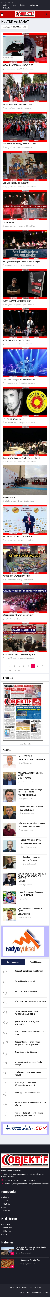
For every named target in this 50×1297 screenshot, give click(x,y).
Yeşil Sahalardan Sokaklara (31, 892)
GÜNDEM (6, 1197)
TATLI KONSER (8, 222)
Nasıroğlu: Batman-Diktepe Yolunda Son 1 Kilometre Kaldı (31, 1248)
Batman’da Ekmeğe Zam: (31, 1260)
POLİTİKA (6, 1204)
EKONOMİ (6, 1210)
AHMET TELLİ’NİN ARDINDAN (31, 807)
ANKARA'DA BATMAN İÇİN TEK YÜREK (30, 774)
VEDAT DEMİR (24, 914)
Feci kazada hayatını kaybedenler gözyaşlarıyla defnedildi (29, 1114)
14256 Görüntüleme (28, 383)
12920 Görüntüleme (28, 422)
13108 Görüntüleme (26, 619)
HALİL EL (21, 881)
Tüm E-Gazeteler (25, 744)
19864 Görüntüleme (28, 187)
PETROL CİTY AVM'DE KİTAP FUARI (17, 576)
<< (5, 666)
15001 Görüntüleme (26, 540)
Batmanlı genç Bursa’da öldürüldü (29, 971)
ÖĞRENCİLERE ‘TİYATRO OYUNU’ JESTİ (18, 615)
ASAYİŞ (5, 1207)
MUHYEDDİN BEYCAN (27, 795)
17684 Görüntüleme (26, 108)
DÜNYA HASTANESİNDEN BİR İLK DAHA (30, 1001)
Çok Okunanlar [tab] (13, 962)
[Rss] (1, 2)
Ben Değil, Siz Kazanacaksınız (27, 1092)
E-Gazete (6, 8)
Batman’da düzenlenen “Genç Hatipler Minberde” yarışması (27, 1043)
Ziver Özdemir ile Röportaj (26, 1052)
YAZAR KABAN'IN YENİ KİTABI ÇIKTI (17, 301)
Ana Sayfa (6, 27)
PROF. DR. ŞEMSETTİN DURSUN (32, 759)
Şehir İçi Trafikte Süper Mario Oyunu (30, 910)
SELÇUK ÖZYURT (30, 860)
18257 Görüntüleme (27, 658)
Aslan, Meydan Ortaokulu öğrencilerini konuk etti (25, 1083)
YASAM (5, 1200)
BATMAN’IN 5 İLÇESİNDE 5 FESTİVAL (17, 104)
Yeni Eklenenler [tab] (36, 962)
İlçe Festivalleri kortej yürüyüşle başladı (19, 144)
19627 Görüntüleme (25, 579)
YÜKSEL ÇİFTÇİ (24, 778)
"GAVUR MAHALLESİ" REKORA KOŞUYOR (19, 655)
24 (10, 670)
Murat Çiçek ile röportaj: (25, 981)
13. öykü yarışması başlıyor (14, 419)
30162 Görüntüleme (27, 501)
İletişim (22, 5)
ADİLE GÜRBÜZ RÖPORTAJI (26, 991)
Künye (28, 1292)
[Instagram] (5, 2)
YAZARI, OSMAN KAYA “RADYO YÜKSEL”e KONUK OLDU (27, 1012)
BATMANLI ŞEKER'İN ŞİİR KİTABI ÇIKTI (18, 65)
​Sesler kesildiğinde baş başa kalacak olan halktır (30, 791)
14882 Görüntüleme (25, 69)
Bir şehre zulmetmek (31, 857)
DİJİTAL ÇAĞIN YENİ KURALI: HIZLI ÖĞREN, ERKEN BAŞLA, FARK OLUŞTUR (32, 876)
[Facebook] (12, 2)
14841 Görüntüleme (28, 344)
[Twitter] (9, 2)
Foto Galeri (7, 1224)
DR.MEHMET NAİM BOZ (31, 844)
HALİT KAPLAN (26, 895)
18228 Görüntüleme (28, 461)
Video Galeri (7, 1228)
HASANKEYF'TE (9, 497)
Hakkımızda (34, 5)
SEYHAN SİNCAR (27, 810)
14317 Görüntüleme (26, 147)
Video (14, 5)
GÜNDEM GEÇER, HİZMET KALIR (32, 823)
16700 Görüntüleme (28, 265)
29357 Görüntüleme (28, 226)
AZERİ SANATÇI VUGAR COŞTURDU (17, 340)
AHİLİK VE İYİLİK (25, 756)
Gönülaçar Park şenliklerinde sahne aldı (19, 380)
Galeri (5, 5)
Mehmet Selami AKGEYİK (29, 827)
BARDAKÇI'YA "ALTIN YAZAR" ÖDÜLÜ (17, 537)
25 (15, 670)
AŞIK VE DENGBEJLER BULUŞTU (15, 183)
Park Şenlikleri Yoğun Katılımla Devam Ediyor (21, 262)
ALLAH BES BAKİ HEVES (31, 840)
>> (19, 670)
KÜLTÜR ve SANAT (20, 27)
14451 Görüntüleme (28, 304)
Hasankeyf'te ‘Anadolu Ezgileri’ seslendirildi (21, 458)
